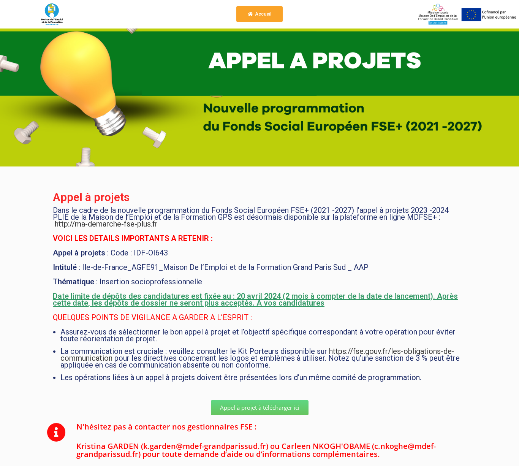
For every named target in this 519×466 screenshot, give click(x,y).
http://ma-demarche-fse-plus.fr (106, 223)
